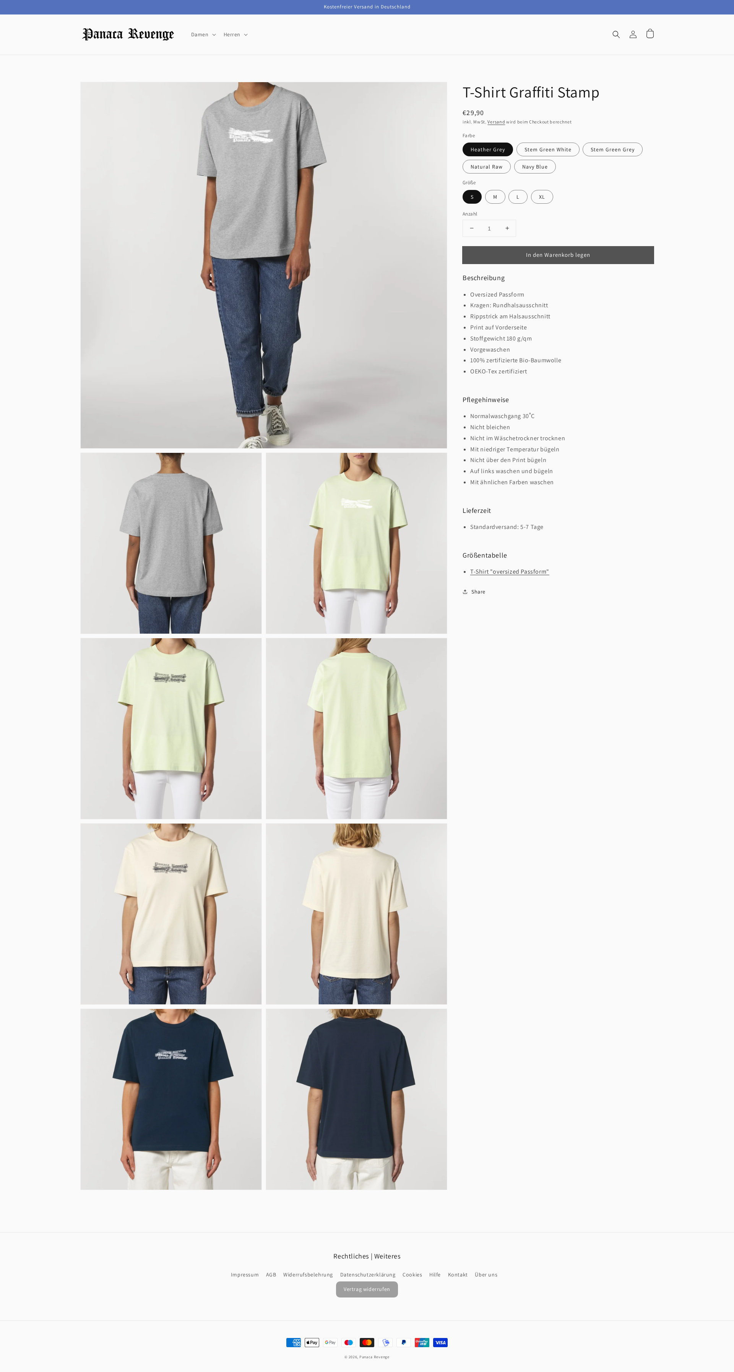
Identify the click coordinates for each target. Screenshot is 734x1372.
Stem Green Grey (613, 149)
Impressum (245, 1274)
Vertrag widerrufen (367, 1289)
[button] (616, 34)
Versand (496, 122)
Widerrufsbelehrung (308, 1274)
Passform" (535, 571)
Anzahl (470, 213)
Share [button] (478, 591)
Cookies (412, 1274)
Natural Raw (487, 166)
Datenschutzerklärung (368, 1274)
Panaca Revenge (374, 1356)
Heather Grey (488, 149)
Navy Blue (535, 166)
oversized (506, 571)
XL (542, 196)
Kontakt (458, 1274)
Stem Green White (548, 149)
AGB (271, 1274)
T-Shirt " (481, 571)
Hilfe (435, 1274)
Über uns (486, 1274)
